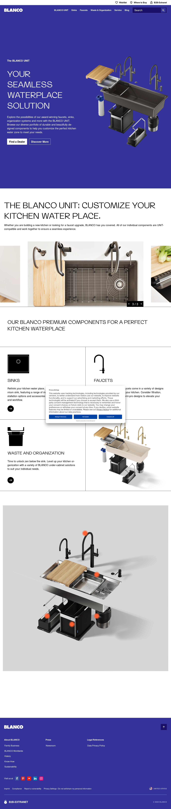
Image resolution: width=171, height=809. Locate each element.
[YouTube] (29, 778)
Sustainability (10, 766)
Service (118, 10)
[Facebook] (17, 778)
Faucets (84, 10)
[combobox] (149, 10)
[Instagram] (41, 778)
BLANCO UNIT (61, 10)
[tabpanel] (85, 274)
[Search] (163, 10)
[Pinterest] (23, 778)
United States (160, 788)
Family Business (11, 745)
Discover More (40, 141)
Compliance (17, 788)
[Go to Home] (13, 10)
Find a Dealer (17, 141)
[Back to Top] (164, 727)
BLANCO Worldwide (13, 750)
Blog (127, 10)
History (7, 756)
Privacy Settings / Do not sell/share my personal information (68, 789)
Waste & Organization (101, 10)
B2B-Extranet (18, 802)
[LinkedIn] (35, 778)
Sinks (74, 10)
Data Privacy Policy (96, 745)
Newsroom (51, 745)
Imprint (7, 788)
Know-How (9, 761)
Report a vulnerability (32, 788)
